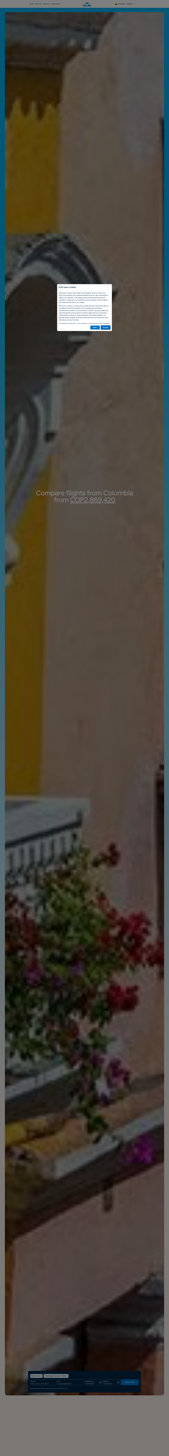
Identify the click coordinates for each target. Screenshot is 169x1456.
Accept (105, 327)
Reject (95, 327)
